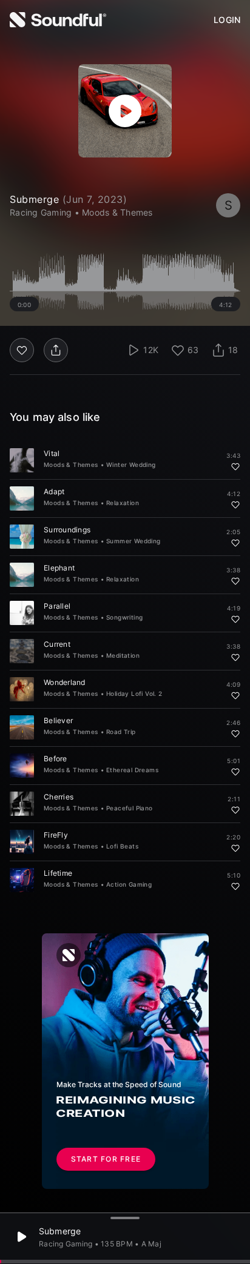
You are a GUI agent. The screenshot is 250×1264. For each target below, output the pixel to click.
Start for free (106, 1158)
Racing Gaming (65, 1243)
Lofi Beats (122, 846)
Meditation (123, 655)
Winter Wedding (131, 464)
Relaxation (122, 502)
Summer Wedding (133, 540)
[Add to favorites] (235, 466)
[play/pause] (125, 111)
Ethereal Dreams (132, 769)
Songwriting (124, 617)
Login (227, 20)
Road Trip (121, 731)
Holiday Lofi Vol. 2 (134, 693)
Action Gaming (129, 884)
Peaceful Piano (129, 808)
